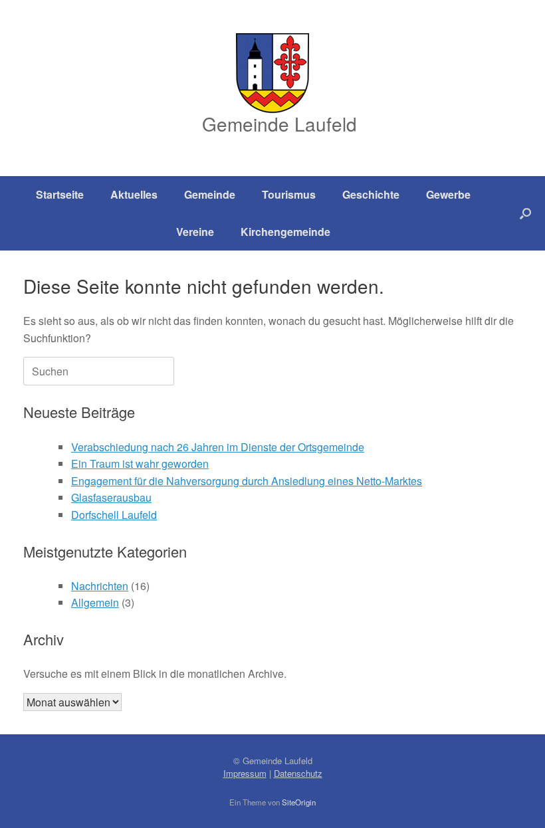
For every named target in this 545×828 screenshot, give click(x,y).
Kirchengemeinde (285, 231)
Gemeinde (209, 194)
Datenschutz (298, 773)
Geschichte (370, 194)
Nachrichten (99, 585)
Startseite (60, 194)
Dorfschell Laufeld (114, 514)
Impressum (245, 773)
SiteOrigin (299, 802)
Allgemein (95, 602)
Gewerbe (448, 194)
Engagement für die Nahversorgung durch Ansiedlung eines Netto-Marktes (246, 480)
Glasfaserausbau (111, 497)
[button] (525, 213)
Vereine (195, 231)
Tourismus (289, 194)
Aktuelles (134, 194)
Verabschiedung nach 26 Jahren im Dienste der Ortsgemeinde (217, 447)
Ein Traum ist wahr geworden (140, 463)
